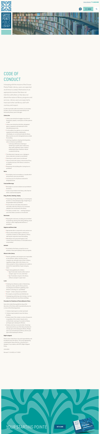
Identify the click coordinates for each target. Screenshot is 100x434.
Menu (89, 9)
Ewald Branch (87, 2)
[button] (6, 15)
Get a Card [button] (60, 427)
